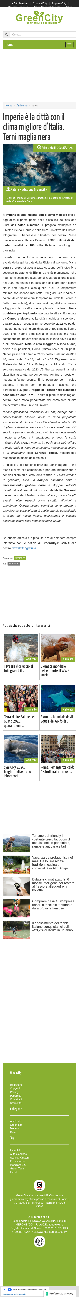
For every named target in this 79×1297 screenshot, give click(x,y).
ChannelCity (40, 3)
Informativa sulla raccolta (14, 1294)
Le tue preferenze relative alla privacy (29, 1289)
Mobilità (14, 1128)
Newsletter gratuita (24, 548)
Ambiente (22, 105)
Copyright (15, 1088)
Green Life (16, 1125)
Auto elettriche (18, 1154)
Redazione (16, 1084)
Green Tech (17, 1168)
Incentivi (15, 1150)
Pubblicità (15, 1095)
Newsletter (16, 1103)
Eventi (13, 1172)
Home (9, 45)
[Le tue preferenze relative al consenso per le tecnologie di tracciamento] (60, 1293)
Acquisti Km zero (20, 1157)
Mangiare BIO (18, 1165)
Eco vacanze (17, 1161)
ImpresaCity (59, 3)
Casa (13, 1132)
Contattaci (16, 1099)
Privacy (14, 1092)
